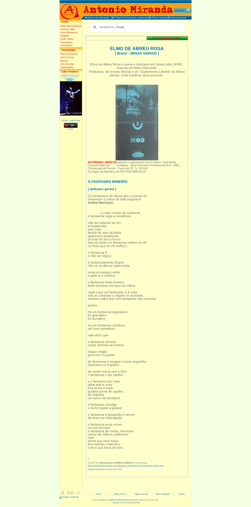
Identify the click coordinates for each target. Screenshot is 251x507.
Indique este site (141, 494)
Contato (181, 494)
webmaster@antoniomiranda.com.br (124, 500)
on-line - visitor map (71, 120)
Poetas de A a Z (120, 494)
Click (70, 129)
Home (98, 494)
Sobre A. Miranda (162, 494)
